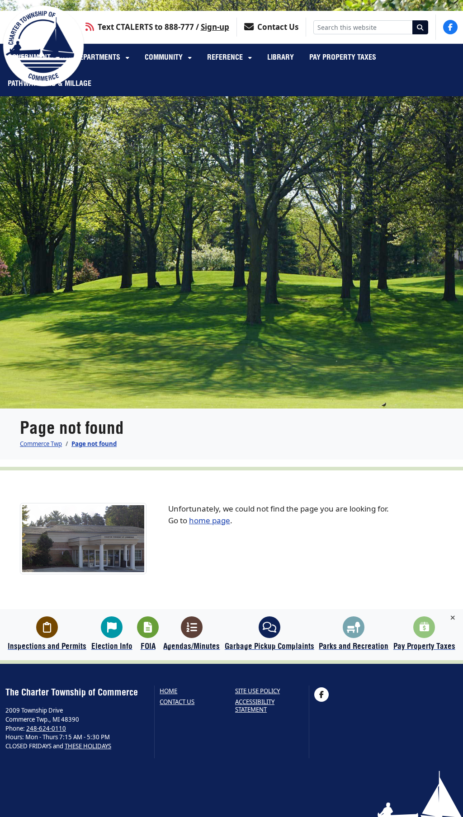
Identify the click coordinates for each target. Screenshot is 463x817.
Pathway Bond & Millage (49, 83)
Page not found (94, 444)
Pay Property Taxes (342, 56)
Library (280, 56)
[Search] (420, 27)
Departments (98, 56)
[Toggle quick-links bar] (452, 617)
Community (164, 56)
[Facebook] (450, 27)
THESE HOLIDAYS (88, 746)
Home (168, 691)
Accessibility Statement (254, 705)
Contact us (177, 702)
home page (209, 520)
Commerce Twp (41, 444)
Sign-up (215, 27)
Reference (226, 56)
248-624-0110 (46, 728)
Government (30, 56)
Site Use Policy (257, 691)
